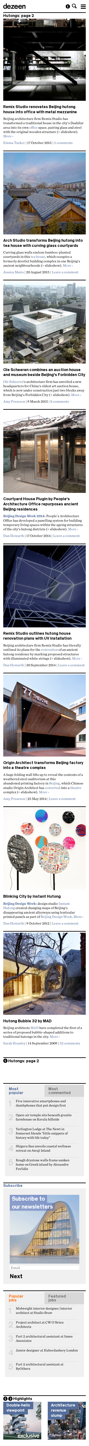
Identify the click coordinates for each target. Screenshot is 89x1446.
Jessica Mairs (13, 272)
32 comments (70, 1043)
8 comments (59, 401)
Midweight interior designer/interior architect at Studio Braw (44, 1310)
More (8, 136)
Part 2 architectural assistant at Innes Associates (44, 1338)
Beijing (54, 783)
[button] (74, 6)
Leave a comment (65, 272)
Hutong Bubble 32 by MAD (27, 1021)
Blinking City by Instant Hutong (32, 896)
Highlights (22, 1399)
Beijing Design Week (56, 916)
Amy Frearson (14, 401)
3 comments (63, 143)
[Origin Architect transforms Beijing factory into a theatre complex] (44, 717)
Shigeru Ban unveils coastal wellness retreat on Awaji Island (43, 1148)
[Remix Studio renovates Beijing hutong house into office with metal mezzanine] (44, 61)
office (33, 127)
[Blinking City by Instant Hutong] (44, 851)
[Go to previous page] (68, 6)
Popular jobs (16, 1298)
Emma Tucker (14, 143)
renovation (49, 649)
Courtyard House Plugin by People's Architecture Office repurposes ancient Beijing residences (40, 504)
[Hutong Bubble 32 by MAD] (44, 975)
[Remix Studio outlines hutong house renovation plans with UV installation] (44, 588)
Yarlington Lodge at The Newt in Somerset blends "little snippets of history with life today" (42, 1131)
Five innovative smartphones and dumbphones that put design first (41, 1103)
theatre (75, 788)
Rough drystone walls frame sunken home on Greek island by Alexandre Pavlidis (42, 1162)
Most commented (59, 1091)
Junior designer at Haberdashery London (47, 1350)
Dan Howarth (13, 535)
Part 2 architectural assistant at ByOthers (40, 1366)
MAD (34, 1028)
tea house (38, 256)
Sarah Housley (14, 1043)
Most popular (16, 1091)
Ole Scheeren (13, 381)
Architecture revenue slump (63, 1410)
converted (52, 788)
